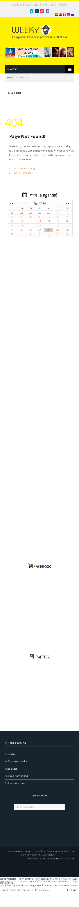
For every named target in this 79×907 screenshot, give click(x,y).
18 (21, 225)
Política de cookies (15, 783)
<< (12, 203)
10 (12, 221)
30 (39, 212)
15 (57, 221)
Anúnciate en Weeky (54, 4)
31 (48, 212)
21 (48, 225)
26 (30, 229)
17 (12, 225)
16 (67, 221)
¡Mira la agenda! (42, 195)
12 (30, 221)
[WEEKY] (39, 31)
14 (48, 221)
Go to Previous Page (25, 168)
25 (21, 229)
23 (67, 225)
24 (12, 229)
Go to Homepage (23, 172)
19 (30, 225)
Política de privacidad (16, 776)
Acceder (17, 4)
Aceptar (57, 890)
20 (39, 225)
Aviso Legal (11, 768)
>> (67, 203)
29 (30, 212)
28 (21, 212)
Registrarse (32, 4)
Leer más (72, 890)
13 (39, 221)
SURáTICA (56, 858)
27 (12, 212)
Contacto (10, 754)
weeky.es (19, 851)
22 (57, 225)
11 (21, 221)
